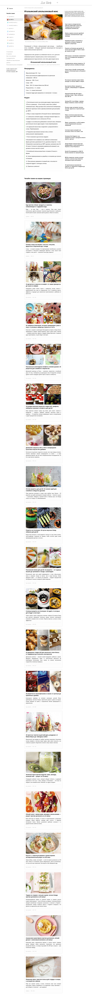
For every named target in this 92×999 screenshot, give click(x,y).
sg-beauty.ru (12, 34)
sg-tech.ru (11, 46)
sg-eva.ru (11, 28)
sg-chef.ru (11, 19)
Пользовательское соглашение (14, 64)
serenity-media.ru (13, 25)
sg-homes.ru (12, 31)
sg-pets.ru (11, 43)
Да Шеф (46, 2)
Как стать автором (11, 56)
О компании (9, 51)
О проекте (9, 54)
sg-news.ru (11, 16)
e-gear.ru (11, 37)
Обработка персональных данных (13, 61)
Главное (11, 8)
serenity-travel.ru (13, 22)
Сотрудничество (10, 58)
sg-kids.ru (11, 40)
